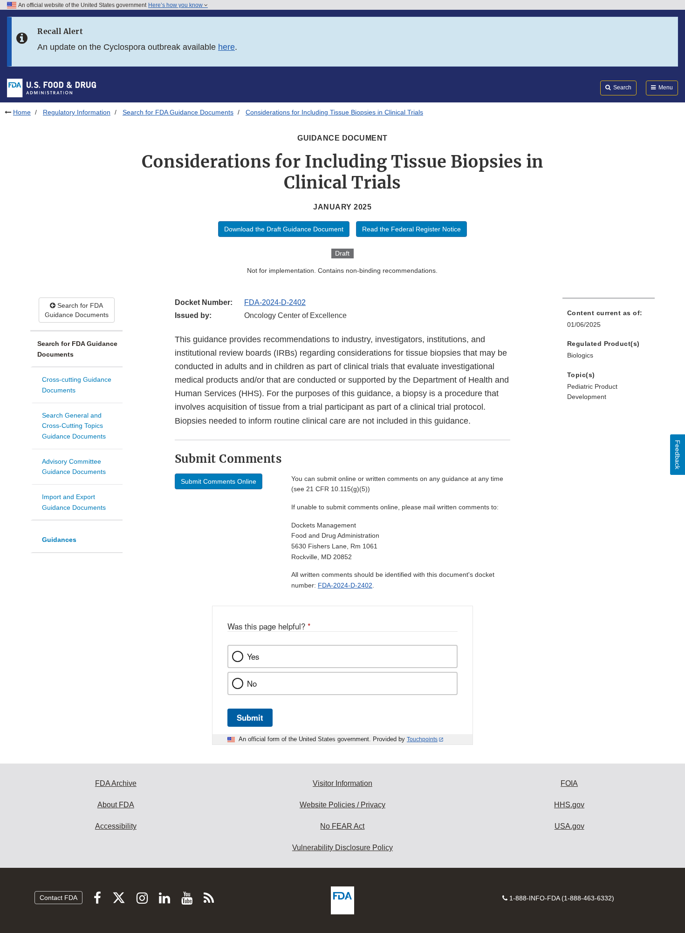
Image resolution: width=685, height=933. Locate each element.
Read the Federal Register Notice (411, 229)
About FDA (115, 805)
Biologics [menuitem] (580, 355)
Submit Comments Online (218, 481)
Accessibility (116, 826)
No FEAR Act (342, 826)
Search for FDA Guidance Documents (178, 112)
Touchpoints (422, 739)
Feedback (677, 454)
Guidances (59, 539)
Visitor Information (342, 783)
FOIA (569, 783)
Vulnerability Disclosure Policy (342, 848)
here (226, 47)
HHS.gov (569, 805)
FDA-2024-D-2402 (275, 302)
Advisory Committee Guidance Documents (74, 467)
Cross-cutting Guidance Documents (76, 385)
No (252, 683)
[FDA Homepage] (51, 87)
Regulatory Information (76, 112)
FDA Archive (116, 783)
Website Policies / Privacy (342, 805)
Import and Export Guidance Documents (74, 502)
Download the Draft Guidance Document (283, 229)
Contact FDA (58, 897)
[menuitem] (608, 321)
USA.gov (569, 826)
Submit (250, 717)
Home (22, 112)
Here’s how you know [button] (176, 5)
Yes (253, 656)
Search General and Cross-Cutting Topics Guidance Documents (74, 426)
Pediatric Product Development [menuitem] (592, 392)
